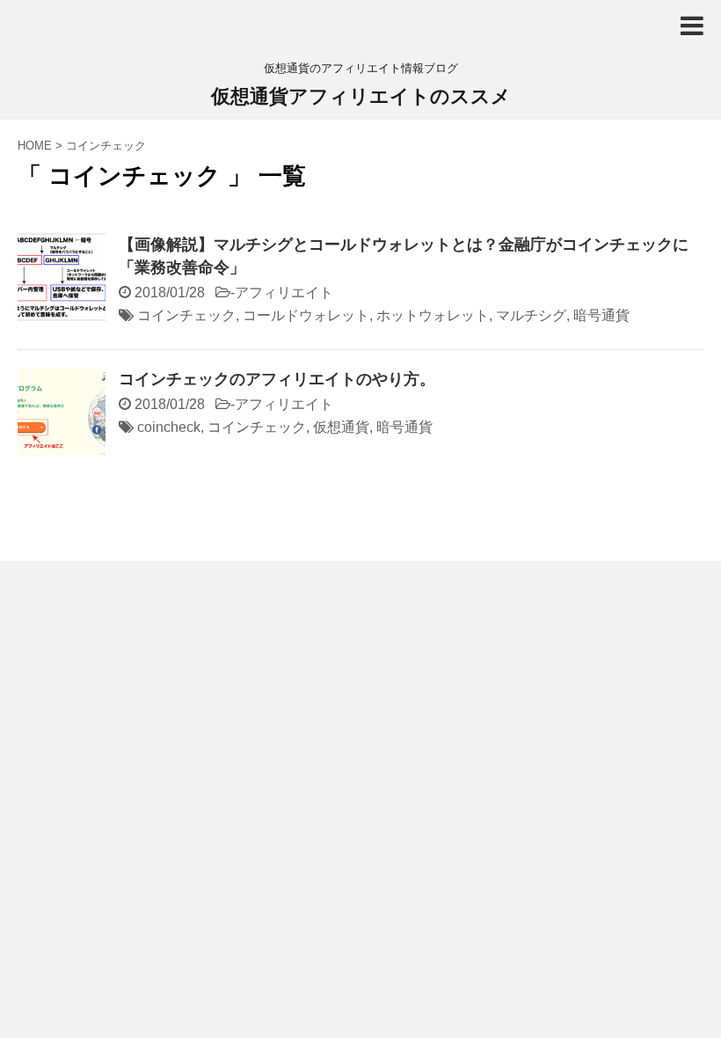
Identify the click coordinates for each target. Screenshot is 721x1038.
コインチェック (186, 315)
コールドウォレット (306, 315)
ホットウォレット (432, 315)
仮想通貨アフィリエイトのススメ (361, 96)
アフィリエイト (284, 292)
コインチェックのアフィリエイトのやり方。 (277, 379)
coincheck (168, 427)
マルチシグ (531, 315)
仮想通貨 (341, 427)
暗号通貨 (601, 315)
